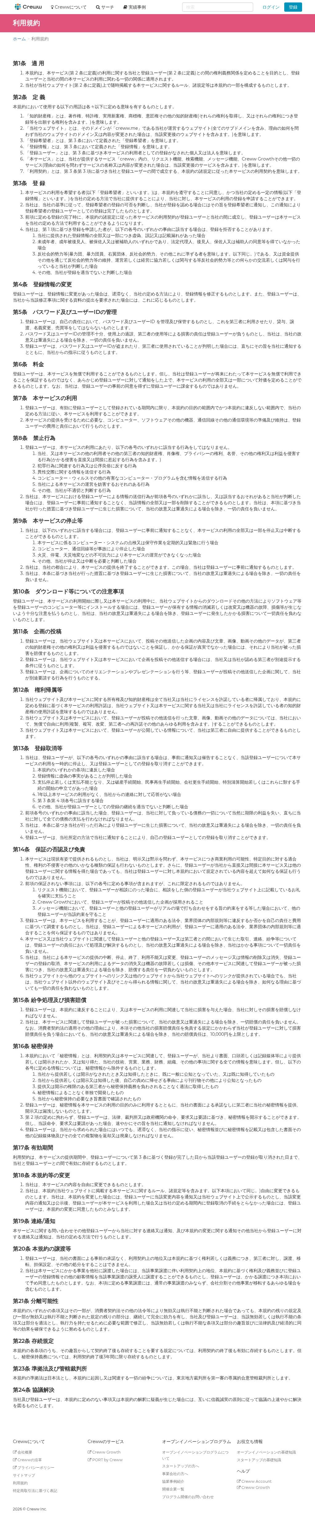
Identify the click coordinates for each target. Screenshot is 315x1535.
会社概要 (24, 1452)
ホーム (19, 39)
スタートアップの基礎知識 (259, 1460)
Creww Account (256, 1481)
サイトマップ (24, 1475)
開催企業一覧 (173, 1489)
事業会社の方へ (175, 1473)
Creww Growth (106, 1452)
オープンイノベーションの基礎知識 (266, 1452)
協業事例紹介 (173, 1481)
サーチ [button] (107, 7)
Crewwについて (70, 7)
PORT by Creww (107, 1460)
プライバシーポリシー (35, 1467)
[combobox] (217, 7)
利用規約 (20, 1483)
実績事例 (136, 7)
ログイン (271, 7)
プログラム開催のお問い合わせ (188, 1496)
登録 (293, 7)
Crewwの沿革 (29, 1460)
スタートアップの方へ (180, 1466)
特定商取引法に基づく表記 (35, 1490)
